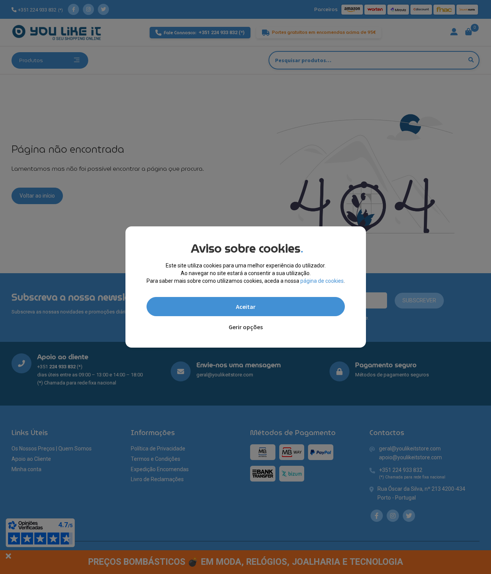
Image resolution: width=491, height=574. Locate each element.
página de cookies (322, 281)
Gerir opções (246, 327)
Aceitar (245, 306)
